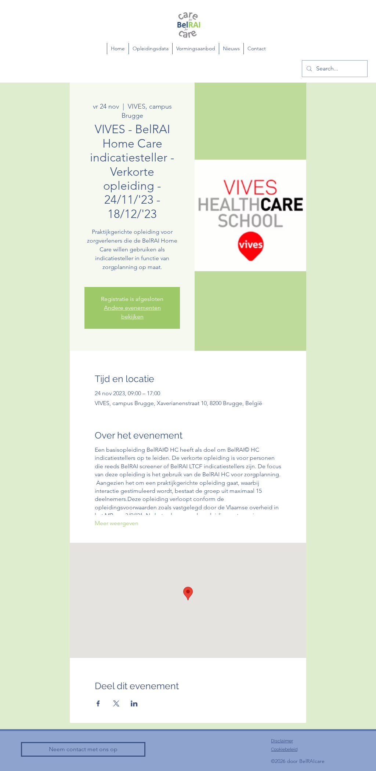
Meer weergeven (116, 523)
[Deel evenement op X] (116, 703)
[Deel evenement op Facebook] (98, 703)
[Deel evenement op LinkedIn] (134, 703)
